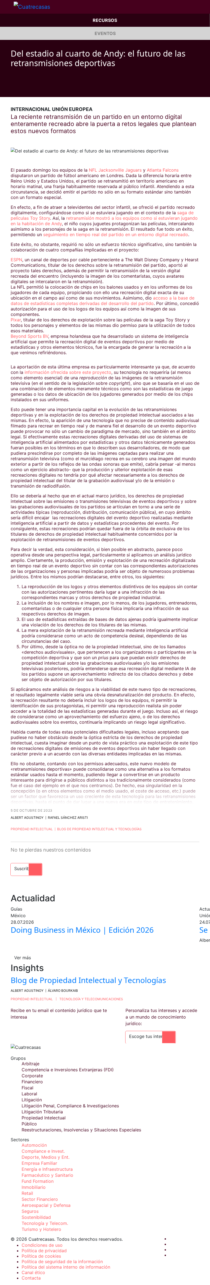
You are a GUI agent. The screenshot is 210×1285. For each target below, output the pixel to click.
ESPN (16, 259)
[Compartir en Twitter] (23, 89)
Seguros (30, 1211)
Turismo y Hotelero (41, 1229)
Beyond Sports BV (29, 336)
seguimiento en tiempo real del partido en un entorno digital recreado (115, 234)
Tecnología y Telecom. (45, 1223)
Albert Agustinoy (27, 817)
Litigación (32, 1100)
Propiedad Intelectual (32, 829)
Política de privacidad (44, 1250)
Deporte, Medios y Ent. (45, 1157)
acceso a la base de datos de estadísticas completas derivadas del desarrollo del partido (102, 300)
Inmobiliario (34, 1187)
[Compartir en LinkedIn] (34, 89)
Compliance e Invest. (43, 1151)
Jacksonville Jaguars (120, 170)
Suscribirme (26, 868)
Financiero (32, 1081)
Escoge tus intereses (150, 1036)
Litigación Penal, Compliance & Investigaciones (70, 1106)
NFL (93, 170)
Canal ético (33, 1272)
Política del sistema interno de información (66, 1267)
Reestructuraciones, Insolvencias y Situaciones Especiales (81, 1130)
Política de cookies (41, 1256)
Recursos (105, 20)
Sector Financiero (40, 1199)
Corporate (32, 1075)
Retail (27, 1193)
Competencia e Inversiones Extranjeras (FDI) (68, 1069)
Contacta (31, 1278)
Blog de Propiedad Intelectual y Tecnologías (99, 829)
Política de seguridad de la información (62, 1261)
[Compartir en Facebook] (13, 89)
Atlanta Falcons (163, 170)
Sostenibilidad (36, 1217)
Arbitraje (30, 1063)
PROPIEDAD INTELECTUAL (32, 999)
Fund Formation (38, 1181)
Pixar (16, 319)
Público (29, 1124)
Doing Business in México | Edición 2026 (82, 930)
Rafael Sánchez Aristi (68, 817)
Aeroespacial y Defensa (46, 1205)
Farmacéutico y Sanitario (47, 1175)
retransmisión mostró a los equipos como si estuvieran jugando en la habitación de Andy (104, 220)
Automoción (34, 1145)
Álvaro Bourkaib (63, 990)
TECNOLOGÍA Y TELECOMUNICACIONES (91, 999)
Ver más (22, 957)
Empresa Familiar (39, 1163)
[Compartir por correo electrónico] (44, 89)
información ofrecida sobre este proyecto (68, 372)
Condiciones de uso (42, 1245)
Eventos (105, 33)
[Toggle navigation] (7, 7)
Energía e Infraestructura (47, 1169)
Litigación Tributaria (42, 1112)
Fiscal (27, 1087)
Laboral (29, 1094)
